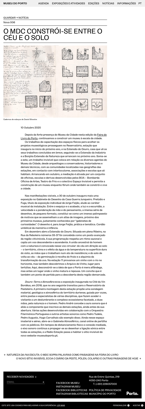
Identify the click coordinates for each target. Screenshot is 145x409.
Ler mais (61, 405)
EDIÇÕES (93, 3)
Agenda (43, 3)
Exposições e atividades (68, 3)
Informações (126, 3)
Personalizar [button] (120, 405)
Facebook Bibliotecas (71, 390)
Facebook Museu (68, 383)
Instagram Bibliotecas (72, 394)
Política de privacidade (105, 390)
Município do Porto (102, 394)
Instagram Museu (68, 386)
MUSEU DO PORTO (15, 3)
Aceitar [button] (136, 405)
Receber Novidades (20, 377)
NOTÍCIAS (108, 3)
